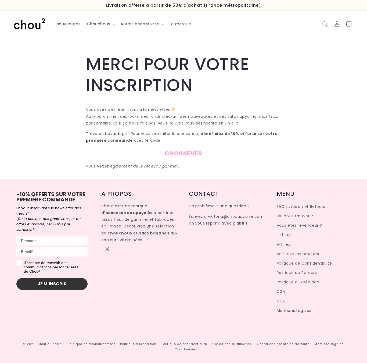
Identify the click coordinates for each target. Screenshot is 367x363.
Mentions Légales (294, 310)
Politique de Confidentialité (304, 263)
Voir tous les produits (298, 254)
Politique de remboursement (91, 344)
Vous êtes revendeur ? (299, 225)
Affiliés (283, 244)
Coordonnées (186, 349)
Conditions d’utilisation (232, 344)
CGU (281, 301)
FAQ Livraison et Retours (301, 206)
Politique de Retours (297, 272)
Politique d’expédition (138, 344)
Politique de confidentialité (184, 344)
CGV (281, 291)
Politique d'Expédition (298, 282)
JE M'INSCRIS (52, 284)
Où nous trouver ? (295, 216)
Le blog (284, 235)
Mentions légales (329, 344)
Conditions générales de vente (283, 344)
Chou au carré (49, 344)
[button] (100, 24)
